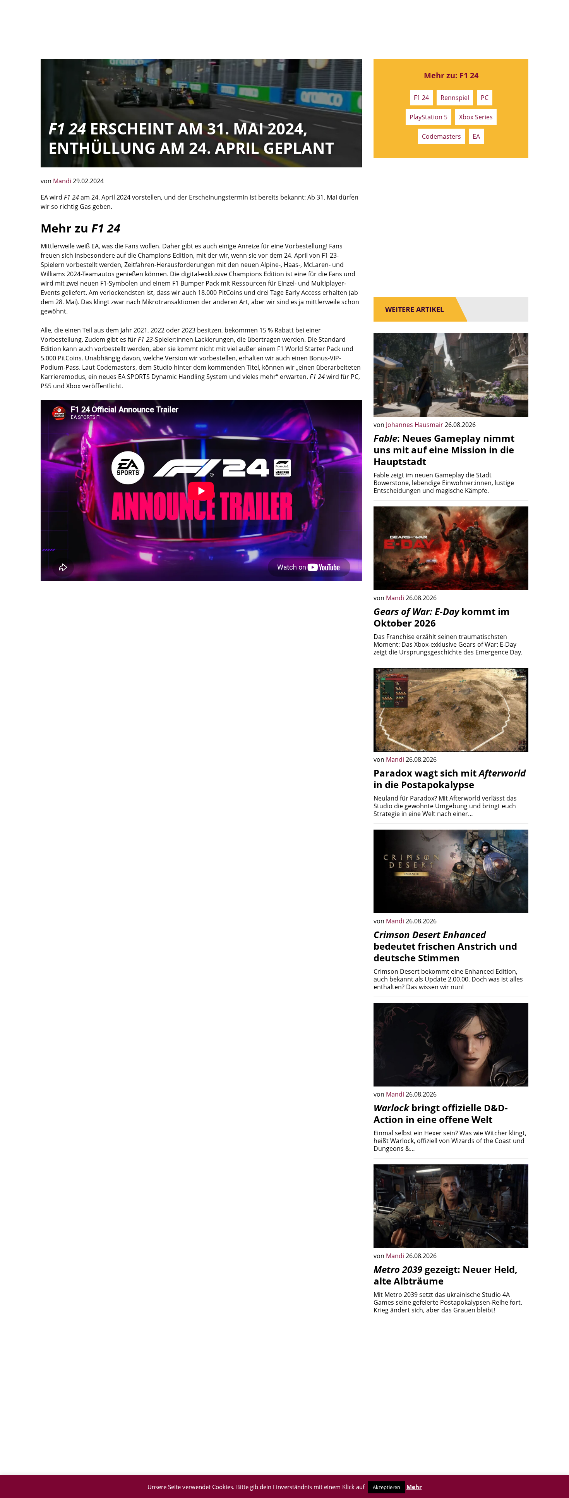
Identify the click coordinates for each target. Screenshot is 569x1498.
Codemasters (441, 136)
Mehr (414, 1487)
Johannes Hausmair (415, 424)
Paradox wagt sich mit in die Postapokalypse (450, 778)
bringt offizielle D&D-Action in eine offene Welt (441, 1113)
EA (476, 136)
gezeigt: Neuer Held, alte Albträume (446, 1275)
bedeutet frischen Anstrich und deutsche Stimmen (445, 946)
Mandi (63, 181)
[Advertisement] (201, 646)
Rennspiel (454, 97)
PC (484, 97)
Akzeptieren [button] (386, 1487)
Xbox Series (476, 117)
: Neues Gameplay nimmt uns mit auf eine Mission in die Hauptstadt (444, 450)
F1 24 (421, 97)
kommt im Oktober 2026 (442, 617)
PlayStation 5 (428, 117)
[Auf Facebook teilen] (516, 405)
